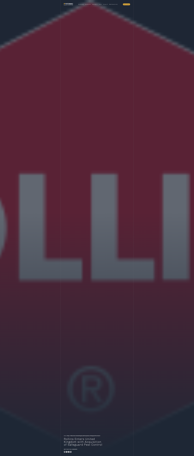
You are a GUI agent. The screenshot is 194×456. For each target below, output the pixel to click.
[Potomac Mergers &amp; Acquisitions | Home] (68, 4)
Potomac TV (105, 4)
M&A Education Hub (113, 4)
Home (65, 435)
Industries (94, 4)
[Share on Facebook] (71, 452)
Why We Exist (81, 4)
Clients (100, 4)
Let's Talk (126, 4)
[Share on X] (66, 452)
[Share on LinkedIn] (64, 452)
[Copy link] (69, 452)
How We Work (88, 4)
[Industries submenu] (97, 4)
